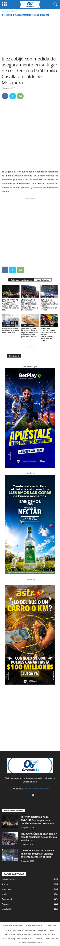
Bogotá (5, 297)
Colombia (26, 297)
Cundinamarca (20, 15)
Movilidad (6, 909)
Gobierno (7, 15)
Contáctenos (51, 925)
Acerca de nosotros (34, 925)
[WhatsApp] (20, 96)
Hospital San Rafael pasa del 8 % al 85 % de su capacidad (10, 330)
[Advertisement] (30, 37)
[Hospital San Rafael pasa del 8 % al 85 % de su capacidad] (11, 320)
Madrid (5, 894)
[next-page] (32, 346)
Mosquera (34, 15)
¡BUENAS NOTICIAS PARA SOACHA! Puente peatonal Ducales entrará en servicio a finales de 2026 (10, 305)
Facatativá (7, 899)
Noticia (44, 15)
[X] (12, 96)
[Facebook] (5, 96)
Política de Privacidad (12, 925)
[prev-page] (28, 346)
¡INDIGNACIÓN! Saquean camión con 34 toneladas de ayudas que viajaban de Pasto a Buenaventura (29, 305)
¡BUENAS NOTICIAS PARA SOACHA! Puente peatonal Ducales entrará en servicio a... (38, 820)
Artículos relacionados (21, 280)
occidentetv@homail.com (36, 788)
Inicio (4, 11)
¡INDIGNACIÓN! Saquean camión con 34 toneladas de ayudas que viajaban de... (39, 837)
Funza (5, 884)
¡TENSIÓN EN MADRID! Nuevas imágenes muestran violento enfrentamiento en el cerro (49, 305)
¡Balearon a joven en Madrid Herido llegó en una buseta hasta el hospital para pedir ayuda (29, 332)
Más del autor (42, 280)
